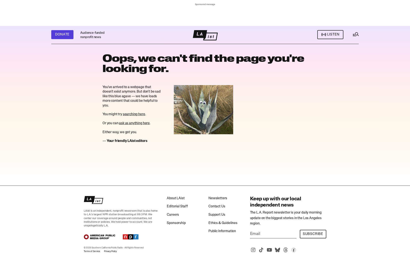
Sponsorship (176, 223)
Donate (62, 34)
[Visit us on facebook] (294, 250)
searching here (134, 114)
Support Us (216, 215)
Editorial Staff (177, 206)
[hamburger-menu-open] (355, 35)
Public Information (222, 231)
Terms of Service (92, 251)
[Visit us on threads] (286, 250)
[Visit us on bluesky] (277, 250)
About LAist (175, 198)
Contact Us (216, 206)
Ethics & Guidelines (222, 223)
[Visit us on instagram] (253, 250)
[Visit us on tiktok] (261, 250)
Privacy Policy (110, 251)
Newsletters (217, 198)
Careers (173, 215)
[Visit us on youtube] (269, 250)
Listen (333, 34)
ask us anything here (134, 123)
